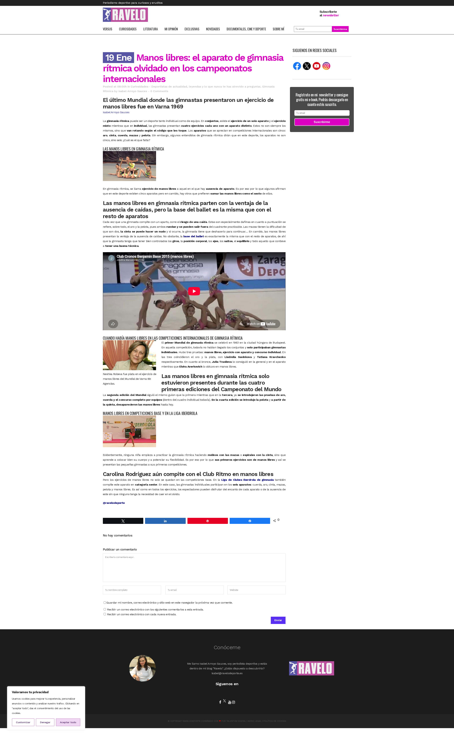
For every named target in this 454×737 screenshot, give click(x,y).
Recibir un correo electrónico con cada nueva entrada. (141, 614)
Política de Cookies (275, 721)
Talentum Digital (236, 721)
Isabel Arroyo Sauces (132, 91)
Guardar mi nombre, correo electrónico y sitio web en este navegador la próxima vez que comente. (169, 602)
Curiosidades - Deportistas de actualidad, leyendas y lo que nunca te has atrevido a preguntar (195, 86)
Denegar (45, 722)
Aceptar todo (68, 722)
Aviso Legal (255, 721)
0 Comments (159, 91)
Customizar (23, 722)
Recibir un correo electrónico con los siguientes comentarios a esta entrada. (155, 609)
